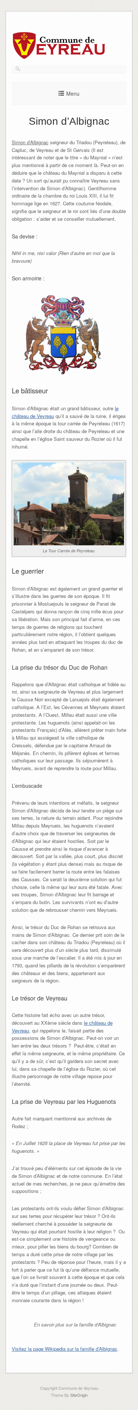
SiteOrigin (79, 1395)
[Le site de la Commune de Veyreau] (59, 57)
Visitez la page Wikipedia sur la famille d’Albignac (64, 1348)
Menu (72, 93)
